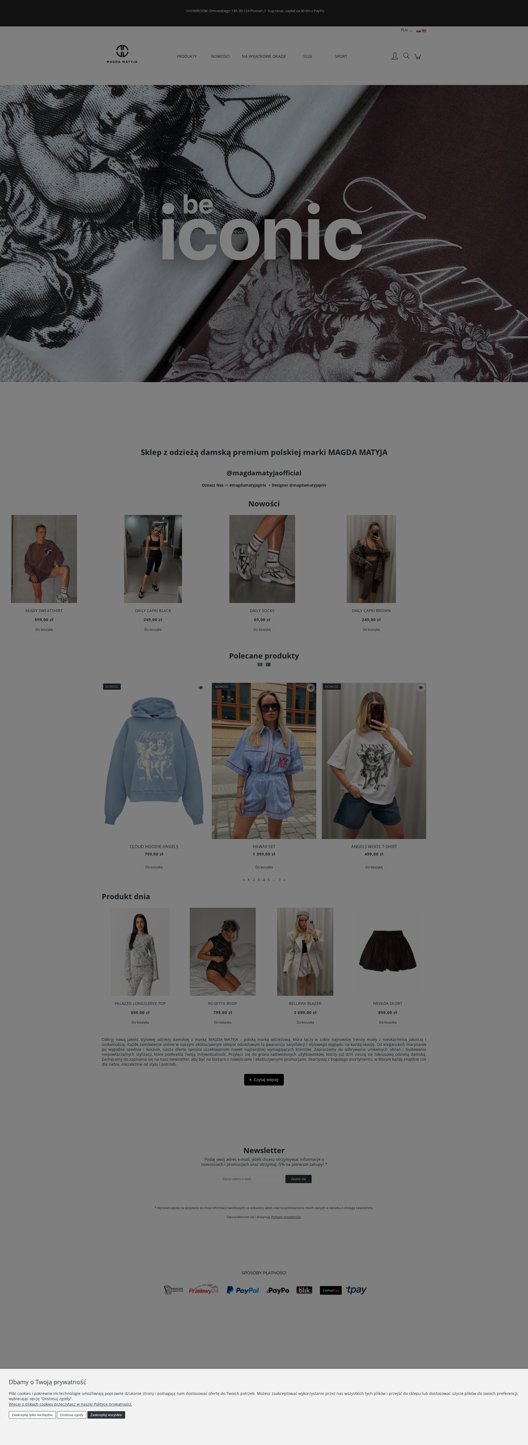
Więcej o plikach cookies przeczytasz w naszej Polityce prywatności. (70, 1404)
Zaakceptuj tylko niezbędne (32, 1415)
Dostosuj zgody (71, 1415)
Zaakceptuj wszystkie (106, 1415)
